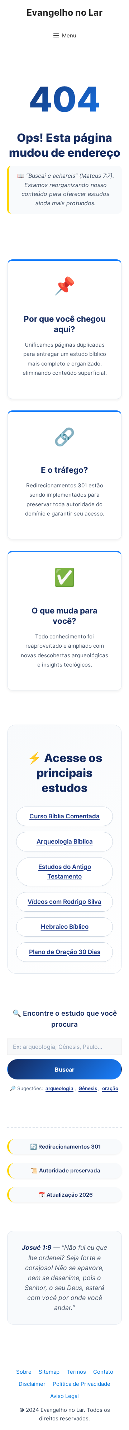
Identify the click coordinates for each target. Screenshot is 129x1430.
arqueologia (59, 1088)
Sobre (24, 1371)
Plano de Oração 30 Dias (64, 951)
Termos (76, 1371)
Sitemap (49, 1371)
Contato (103, 1371)
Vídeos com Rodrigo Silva (64, 901)
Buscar (65, 1069)
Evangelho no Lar (64, 12)
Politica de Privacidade (81, 1383)
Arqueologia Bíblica (65, 841)
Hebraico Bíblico (65, 926)
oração (110, 1088)
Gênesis (87, 1088)
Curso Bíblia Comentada (64, 816)
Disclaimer (32, 1383)
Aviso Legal (64, 1396)
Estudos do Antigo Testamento (64, 871)
